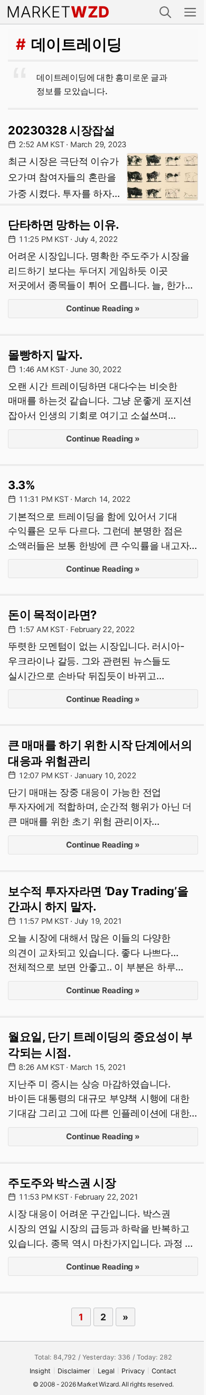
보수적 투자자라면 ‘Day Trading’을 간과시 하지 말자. (98, 899)
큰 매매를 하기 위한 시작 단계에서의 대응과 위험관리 (100, 753)
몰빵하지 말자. (45, 355)
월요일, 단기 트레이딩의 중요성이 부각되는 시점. (100, 1044)
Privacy (133, 1371)
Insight (40, 1371)
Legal (106, 1371)
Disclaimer (74, 1371)
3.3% (21, 485)
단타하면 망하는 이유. (63, 224)
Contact (164, 1371)
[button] (165, 12)
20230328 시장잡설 (61, 130)
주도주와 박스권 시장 (62, 1183)
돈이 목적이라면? (52, 615)
